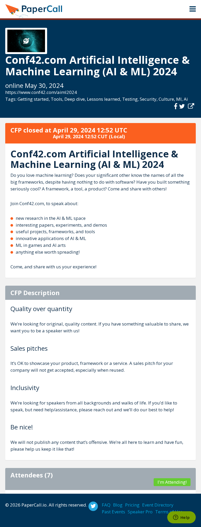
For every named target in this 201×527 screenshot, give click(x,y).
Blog (117, 505)
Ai (186, 99)
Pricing (132, 505)
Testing (130, 99)
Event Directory (158, 505)
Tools (56, 99)
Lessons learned (103, 99)
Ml (179, 99)
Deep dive (74, 99)
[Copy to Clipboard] (191, 106)
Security (148, 99)
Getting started (33, 99)
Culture (166, 99)
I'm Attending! (172, 482)
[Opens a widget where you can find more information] (181, 517)
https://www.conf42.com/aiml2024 (41, 92)
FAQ (106, 505)
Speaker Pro (140, 512)
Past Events (113, 512)
